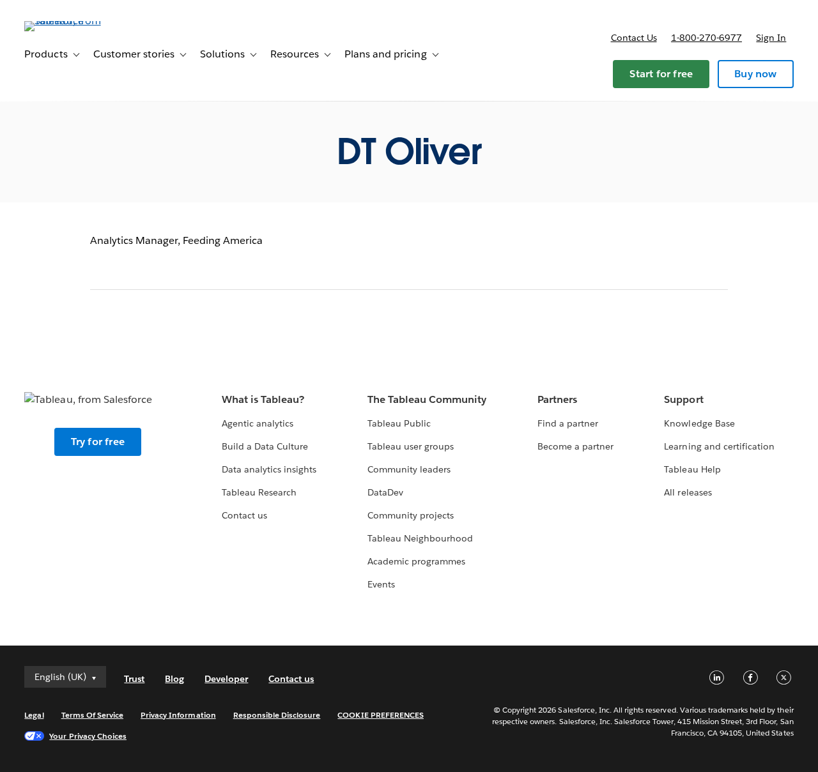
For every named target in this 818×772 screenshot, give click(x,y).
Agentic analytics (257, 423)
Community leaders (409, 469)
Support (683, 399)
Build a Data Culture (265, 446)
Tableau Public (399, 423)
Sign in (771, 37)
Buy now (755, 73)
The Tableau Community (426, 399)
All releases (687, 492)
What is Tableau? (263, 399)
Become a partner (575, 446)
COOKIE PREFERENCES (380, 714)
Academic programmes (416, 561)
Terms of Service (92, 714)
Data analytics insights (269, 469)
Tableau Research (259, 492)
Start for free (661, 73)
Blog (174, 679)
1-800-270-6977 (706, 37)
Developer (226, 679)
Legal (33, 714)
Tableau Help (692, 469)
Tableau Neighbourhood (420, 538)
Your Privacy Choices (88, 735)
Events (381, 584)
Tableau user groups (410, 446)
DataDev (385, 492)
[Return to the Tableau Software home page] (72, 20)
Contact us (634, 37)
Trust (134, 679)
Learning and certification (719, 446)
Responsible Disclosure (277, 714)
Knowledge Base (699, 423)
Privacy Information (178, 714)
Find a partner (567, 423)
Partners (557, 399)
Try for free (98, 441)
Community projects (410, 515)
